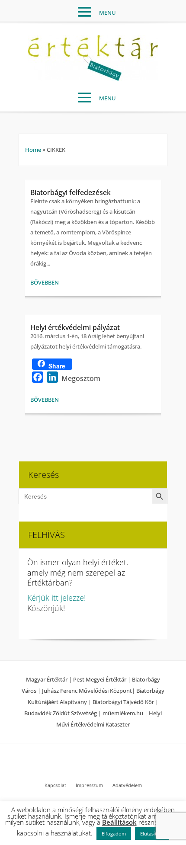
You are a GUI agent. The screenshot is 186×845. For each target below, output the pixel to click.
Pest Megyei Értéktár (99, 679)
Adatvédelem (127, 785)
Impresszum (89, 785)
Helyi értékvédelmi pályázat (75, 327)
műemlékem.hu (123, 713)
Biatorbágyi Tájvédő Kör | (125, 702)
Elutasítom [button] (152, 833)
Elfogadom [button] (114, 833)
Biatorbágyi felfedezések (70, 192)
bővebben (44, 282)
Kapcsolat (55, 785)
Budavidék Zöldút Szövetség (61, 713)
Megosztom (80, 378)
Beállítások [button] (119, 822)
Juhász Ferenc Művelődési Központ (87, 691)
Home (33, 150)
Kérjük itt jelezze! (56, 597)
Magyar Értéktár (46, 679)
